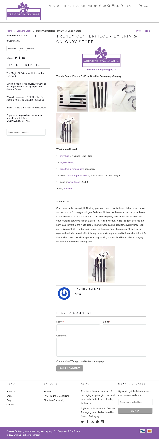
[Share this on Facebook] (19, 57)
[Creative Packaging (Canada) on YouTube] (104, 6)
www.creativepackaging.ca (101, 69)
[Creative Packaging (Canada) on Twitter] (95, 6)
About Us (54, 6)
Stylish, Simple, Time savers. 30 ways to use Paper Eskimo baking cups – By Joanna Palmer (26, 86)
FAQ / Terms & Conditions (56, 395)
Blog (76, 6)
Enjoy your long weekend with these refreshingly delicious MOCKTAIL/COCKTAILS (24, 118)
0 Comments (13, 40)
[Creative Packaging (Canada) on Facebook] (100, 6)
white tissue (74, 181)
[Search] (122, 6)
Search (47, 391)
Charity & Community (54, 400)
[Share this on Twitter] (15, 57)
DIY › (22, 48)
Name (60, 321)
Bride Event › (12, 48)
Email (106, 321)
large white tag (67, 162)
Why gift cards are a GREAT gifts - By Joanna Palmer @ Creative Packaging (25, 98)
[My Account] (117, 6)
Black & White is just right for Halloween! (26, 107)
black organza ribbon (78, 175)
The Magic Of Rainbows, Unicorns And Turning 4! (26, 74)
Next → (148, 30)
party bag (64, 155)
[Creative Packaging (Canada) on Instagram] (113, 6)
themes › (30, 48)
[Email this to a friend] (23, 57)
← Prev (137, 30)
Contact (86, 6)
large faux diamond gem (72, 168)
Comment (61, 335)
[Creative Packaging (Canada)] (24, 11)
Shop (67, 6)
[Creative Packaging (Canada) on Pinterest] (108, 6)
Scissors (68, 188)
